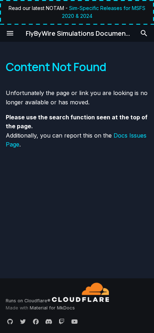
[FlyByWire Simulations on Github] (10, 321)
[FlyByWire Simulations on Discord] (48, 321)
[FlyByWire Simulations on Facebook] (36, 321)
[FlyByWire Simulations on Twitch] (61, 321)
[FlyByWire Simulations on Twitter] (23, 321)
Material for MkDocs (52, 307)
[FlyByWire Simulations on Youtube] (74, 321)
